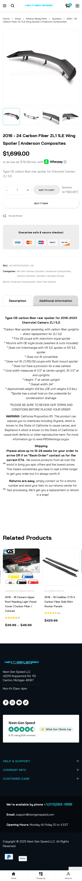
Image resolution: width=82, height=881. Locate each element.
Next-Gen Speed (46, 281)
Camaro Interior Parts (19, 590)
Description (17, 301)
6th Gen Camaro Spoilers (31, 271)
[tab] (17, 301)
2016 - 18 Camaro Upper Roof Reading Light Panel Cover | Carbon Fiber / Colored (20, 604)
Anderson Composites (58, 271)
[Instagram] (12, 702)
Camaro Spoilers (26, 275)
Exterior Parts (54, 590)
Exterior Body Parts (36, 18)
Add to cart (47, 190)
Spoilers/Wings (55, 275)
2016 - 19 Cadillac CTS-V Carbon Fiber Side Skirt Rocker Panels (59, 602)
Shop (18, 18)
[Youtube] (19, 702)
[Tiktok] (26, 702)
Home (6, 18)
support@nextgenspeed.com (22, 684)
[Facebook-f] (6, 702)
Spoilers (56, 18)
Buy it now (41, 203)
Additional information (55, 301)
